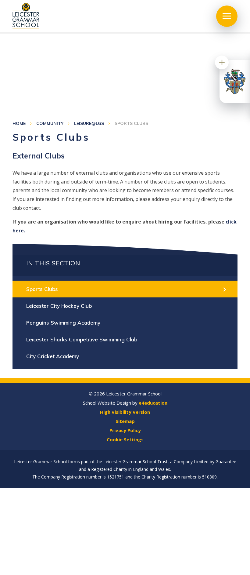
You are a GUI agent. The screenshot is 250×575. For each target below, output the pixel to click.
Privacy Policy (125, 430)
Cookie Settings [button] (125, 439)
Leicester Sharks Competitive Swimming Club (81, 339)
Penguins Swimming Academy (63, 322)
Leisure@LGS (89, 123)
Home (19, 123)
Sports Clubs (131, 123)
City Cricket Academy (52, 356)
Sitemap (125, 421)
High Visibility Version (125, 412)
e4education (153, 403)
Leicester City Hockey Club (59, 306)
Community (49, 123)
